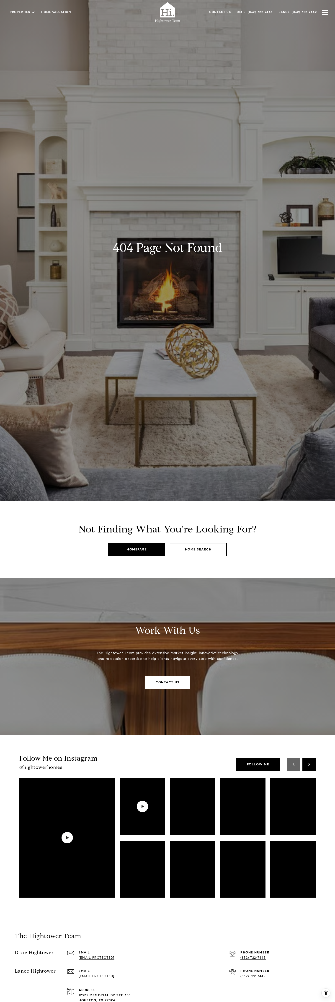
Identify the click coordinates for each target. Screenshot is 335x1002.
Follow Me (258, 764)
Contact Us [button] (167, 682)
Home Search (198, 549)
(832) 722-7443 (253, 958)
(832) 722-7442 (252, 976)
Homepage (137, 549)
